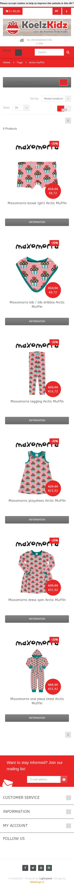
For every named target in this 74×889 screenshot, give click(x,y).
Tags (20, 62)
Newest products (53, 98)
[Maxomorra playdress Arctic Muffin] (37, 472)
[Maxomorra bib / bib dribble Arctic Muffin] (37, 274)
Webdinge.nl (37, 882)
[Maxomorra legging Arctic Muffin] (37, 373)
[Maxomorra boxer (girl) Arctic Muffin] (37, 175)
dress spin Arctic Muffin (37, 600)
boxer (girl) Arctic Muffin (37, 203)
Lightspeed (45, 878)
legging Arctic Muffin (37, 401)
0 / (14, 11)
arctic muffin (36, 62)
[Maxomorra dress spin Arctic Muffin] (37, 572)
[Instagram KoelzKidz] (49, 868)
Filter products (22, 82)
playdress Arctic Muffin (37, 501)
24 (16, 107)
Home (6, 62)
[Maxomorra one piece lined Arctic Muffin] (37, 671)
